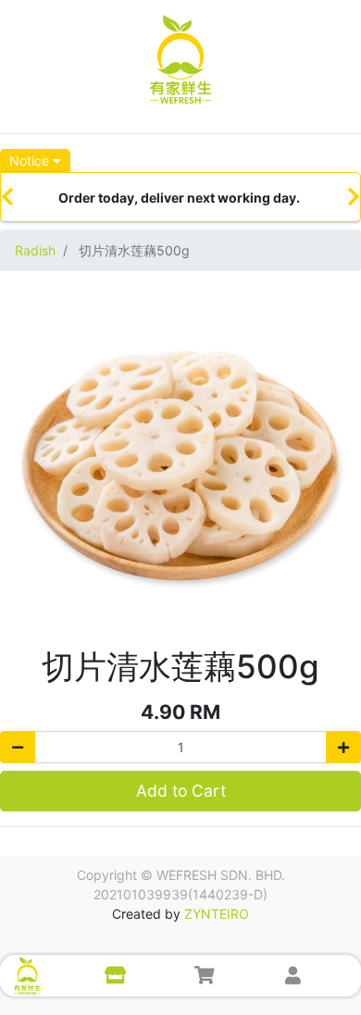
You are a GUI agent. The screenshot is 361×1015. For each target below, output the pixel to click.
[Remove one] (17, 747)
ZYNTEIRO (216, 914)
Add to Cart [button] (181, 790)
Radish (35, 250)
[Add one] (343, 747)
